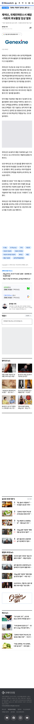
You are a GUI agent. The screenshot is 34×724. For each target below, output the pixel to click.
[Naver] (7, 718)
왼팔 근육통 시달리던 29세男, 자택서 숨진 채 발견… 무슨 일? (8, 375)
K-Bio (5, 248)
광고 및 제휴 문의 (20, 712)
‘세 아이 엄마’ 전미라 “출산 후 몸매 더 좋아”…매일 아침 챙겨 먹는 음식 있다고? (23, 558)
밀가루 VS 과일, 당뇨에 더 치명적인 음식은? (25, 375)
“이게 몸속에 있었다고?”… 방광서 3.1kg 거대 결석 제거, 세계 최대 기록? (23, 627)
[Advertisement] (17, 226)
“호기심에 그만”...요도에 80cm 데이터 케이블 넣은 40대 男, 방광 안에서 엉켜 (22, 618)
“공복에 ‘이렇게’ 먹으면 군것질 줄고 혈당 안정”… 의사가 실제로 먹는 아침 (24, 512)
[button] (16, 3)
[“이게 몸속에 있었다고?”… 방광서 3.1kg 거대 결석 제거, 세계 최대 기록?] (7, 627)
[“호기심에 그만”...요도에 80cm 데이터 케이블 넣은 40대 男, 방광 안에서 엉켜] (7, 618)
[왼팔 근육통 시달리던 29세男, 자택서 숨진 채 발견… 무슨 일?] (9, 368)
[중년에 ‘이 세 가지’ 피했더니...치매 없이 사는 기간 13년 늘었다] (9, 399)
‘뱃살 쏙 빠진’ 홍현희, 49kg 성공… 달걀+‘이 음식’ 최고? (24, 407)
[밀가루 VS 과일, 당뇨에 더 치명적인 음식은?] (25, 368)
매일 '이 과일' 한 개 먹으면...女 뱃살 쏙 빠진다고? (16, 279)
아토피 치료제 (7, 251)
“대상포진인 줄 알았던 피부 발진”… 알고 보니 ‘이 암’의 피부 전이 (8, 391)
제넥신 (21, 254)
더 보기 (27, 315)
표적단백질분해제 (19, 258)
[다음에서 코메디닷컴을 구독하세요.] (17, 296)
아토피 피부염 (19, 251)
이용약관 (19, 709)
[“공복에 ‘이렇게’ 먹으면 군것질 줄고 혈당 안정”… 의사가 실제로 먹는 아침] (7, 637)
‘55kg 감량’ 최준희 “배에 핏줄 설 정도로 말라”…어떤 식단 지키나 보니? (24, 531)
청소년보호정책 (26, 709)
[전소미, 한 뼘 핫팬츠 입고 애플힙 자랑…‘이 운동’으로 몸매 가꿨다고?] (25, 384)
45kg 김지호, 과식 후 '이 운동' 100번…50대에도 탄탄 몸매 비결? (17, 275)
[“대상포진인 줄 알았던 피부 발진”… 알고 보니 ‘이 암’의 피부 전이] (9, 384)
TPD (21, 248)
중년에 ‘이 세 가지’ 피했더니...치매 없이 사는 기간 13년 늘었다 (9, 407)
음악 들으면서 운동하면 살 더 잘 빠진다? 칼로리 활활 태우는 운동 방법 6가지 (24, 540)
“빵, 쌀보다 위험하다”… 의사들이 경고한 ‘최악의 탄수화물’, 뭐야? (24, 503)
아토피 (28, 248)
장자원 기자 (12, 304)
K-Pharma (13, 248)
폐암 (27, 254)
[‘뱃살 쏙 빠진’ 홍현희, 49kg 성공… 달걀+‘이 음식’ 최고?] (25, 399)
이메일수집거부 (5, 712)
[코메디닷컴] (13, 718)
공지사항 (13, 712)
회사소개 (4, 709)
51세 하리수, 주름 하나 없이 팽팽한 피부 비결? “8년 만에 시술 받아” (23, 585)
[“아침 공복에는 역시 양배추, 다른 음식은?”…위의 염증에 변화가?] (7, 646)
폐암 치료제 (6, 258)
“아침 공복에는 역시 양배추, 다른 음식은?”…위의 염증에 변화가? (22, 646)
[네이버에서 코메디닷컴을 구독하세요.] (17, 288)
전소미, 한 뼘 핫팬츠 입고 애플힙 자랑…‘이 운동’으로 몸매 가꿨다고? (24, 391)
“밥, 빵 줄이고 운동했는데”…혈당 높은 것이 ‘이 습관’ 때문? (24, 522)
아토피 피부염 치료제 (9, 254)
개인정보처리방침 (12, 709)
